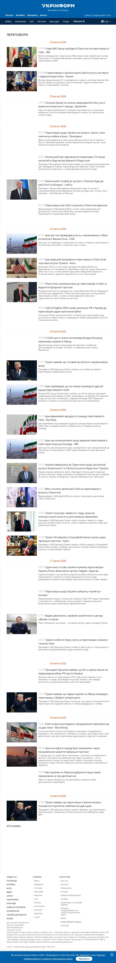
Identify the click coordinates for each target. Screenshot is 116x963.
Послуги (9, 15)
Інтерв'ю (11, 885)
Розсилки (65, 926)
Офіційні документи (17, 915)
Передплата (66, 888)
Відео (9, 892)
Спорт (66, 21)
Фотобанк (20, 15)
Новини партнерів (16, 907)
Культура (54, 21)
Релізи (10, 919)
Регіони (42, 21)
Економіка (20, 21)
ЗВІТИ (63, 918)
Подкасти (12, 877)
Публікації (12, 881)
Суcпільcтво (39, 906)
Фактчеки (38, 895)
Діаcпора (38, 913)
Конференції (13, 911)
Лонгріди (11, 903)
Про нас (64, 881)
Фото (9, 888)
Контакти (65, 884)
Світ (32, 21)
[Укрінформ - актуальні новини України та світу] (58, 5)
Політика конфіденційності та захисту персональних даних (70, 911)
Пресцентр (32, 15)
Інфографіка (13, 900)
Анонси (43, 15)
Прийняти (84, 959)
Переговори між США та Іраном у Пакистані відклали (76, 205)
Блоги (10, 896)
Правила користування (71, 895)
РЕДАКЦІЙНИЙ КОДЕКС (71, 922)
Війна (8, 21)
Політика (38, 888)
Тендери (64, 899)
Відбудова (38, 884)
